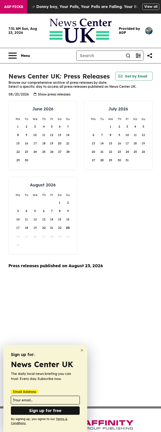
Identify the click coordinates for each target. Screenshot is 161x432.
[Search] (128, 55)
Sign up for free (45, 410)
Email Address (24, 392)
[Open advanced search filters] (138, 55)
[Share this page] (150, 55)
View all (150, 6)
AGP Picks (13, 7)
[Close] (82, 350)
